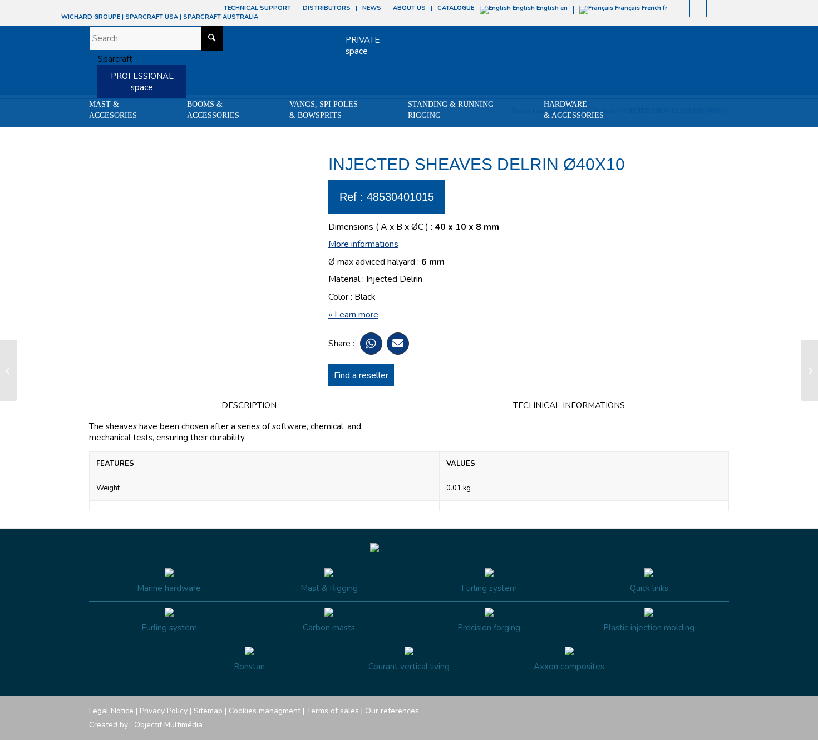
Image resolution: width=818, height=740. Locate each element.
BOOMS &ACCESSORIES (213, 110)
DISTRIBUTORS (327, 8)
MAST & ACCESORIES (113, 110)
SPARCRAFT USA (151, 17)
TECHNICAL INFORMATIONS (569, 405)
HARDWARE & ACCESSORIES (574, 110)
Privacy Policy (164, 711)
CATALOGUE (455, 8)
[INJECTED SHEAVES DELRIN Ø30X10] (8, 370)
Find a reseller (361, 375)
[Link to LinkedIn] (748, 8)
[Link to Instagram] (698, 8)
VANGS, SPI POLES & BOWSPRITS (323, 110)
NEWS (371, 8)
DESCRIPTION (249, 405)
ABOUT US (409, 8)
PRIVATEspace (363, 45)
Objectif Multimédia (168, 724)
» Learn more (353, 315)
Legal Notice (111, 711)
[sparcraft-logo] (110, 58)
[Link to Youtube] (715, 8)
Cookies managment (264, 711)
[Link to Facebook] (681, 8)
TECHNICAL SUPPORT (257, 8)
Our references (392, 711)
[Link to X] (731, 8)
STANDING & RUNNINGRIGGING (451, 110)
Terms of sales (333, 711)
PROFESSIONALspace (142, 82)
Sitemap (208, 711)
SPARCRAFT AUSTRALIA (220, 17)
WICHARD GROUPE (90, 17)
